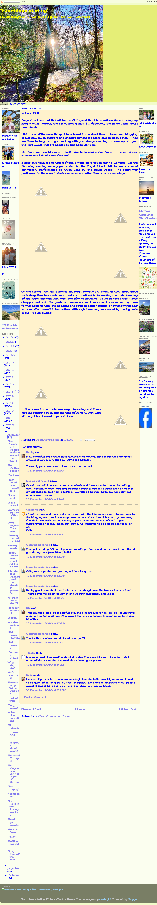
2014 (9, 396)
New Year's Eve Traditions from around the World (14, 451)
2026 (10, 337)
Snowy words (12, 547)
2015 (10, 391)
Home (80, 709)
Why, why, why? (12, 665)
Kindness (14, 475)
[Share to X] (90, 440)
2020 (10, 355)
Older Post (128, 709)
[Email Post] (81, 439)
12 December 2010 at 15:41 (45, 642)
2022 (10, 346)
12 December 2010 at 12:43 (45, 499)
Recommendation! (13, 610)
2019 (10, 362)
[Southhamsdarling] (145, 427)
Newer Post (31, 709)
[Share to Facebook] (92, 440)
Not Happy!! (13, 788)
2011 (9, 418)
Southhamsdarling (38, 544)
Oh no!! (12, 836)
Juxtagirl (105, 899)
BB (28, 608)
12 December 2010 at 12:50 (45, 534)
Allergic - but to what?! (14, 600)
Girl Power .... (12, 645)
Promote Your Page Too (145, 431)
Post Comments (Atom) (54, 716)
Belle (29, 675)
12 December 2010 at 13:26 (45, 556)
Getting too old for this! (14, 538)
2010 (10, 425)
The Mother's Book (13, 468)
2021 (10, 350)
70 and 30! (13, 734)
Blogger (133, 899)
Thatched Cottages (14, 758)
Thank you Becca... (13, 822)
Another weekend (13, 625)
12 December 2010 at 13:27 (45, 598)
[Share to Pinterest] (94, 440)
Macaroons (14, 795)
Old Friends (13, 726)
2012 (10, 410)
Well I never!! (13, 504)
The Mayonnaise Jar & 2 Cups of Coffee (13, 773)
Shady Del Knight (37, 480)
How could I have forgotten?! (13, 485)
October (14, 875)
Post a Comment (35, 697)
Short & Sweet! (13, 831)
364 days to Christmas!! (13, 526)
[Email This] (86, 440)
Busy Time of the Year (13, 855)
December (13, 434)
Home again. (12, 496)
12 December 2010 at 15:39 (45, 623)
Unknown (32, 509)
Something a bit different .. (13, 514)
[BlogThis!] (88, 440)
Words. (12, 617)
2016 (10, 384)
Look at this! (13, 699)
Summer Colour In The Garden (148, 214)
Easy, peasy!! (13, 706)
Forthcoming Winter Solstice (13, 688)
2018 (10, 369)
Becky (30, 452)
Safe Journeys (13, 675)
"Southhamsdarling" (24, 10)
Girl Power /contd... (14, 635)
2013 (10, 403)
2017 (9, 377)
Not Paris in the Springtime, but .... (14, 808)
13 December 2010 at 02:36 (46, 690)
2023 (10, 342)
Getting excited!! (13, 844)
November (13, 867)
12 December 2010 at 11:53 (45, 470)
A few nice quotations (13, 716)
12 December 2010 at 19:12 (45, 664)
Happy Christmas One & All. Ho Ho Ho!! (13, 559)
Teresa (30, 652)
